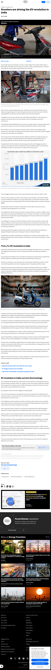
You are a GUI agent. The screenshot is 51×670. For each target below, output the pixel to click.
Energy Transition (7, 7)
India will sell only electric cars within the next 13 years (17, 366)
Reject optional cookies (39, 663)
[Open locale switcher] (1, 666)
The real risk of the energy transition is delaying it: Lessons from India (36, 603)
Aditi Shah (28, 61)
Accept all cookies (39, 660)
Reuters (4, 23)
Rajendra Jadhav (5, 61)
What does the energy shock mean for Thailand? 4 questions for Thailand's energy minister (12, 556)
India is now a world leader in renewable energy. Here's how (18, 371)
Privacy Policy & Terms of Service (25, 662)
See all (48, 537)
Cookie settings (40, 666)
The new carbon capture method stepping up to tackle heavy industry (37, 579)
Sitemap (25, 664)
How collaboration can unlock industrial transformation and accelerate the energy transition (12, 580)
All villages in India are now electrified (12, 368)
